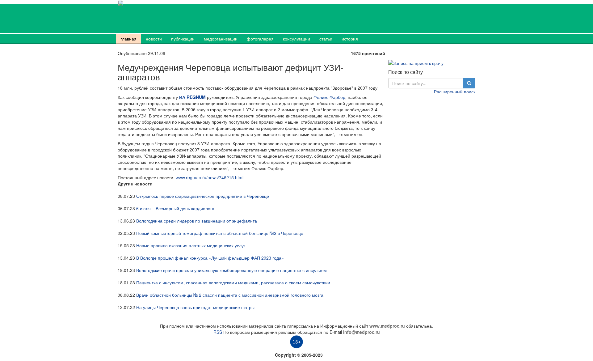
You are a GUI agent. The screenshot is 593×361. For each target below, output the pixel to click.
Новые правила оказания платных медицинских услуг (190, 245)
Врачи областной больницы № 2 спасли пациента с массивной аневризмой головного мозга (229, 295)
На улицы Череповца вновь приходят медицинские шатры (195, 307)
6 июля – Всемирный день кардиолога (175, 208)
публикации (183, 39)
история (350, 39)
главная (128, 39)
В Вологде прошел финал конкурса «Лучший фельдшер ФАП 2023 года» (210, 258)
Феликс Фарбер (329, 97)
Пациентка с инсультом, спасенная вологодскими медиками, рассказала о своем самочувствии (233, 282)
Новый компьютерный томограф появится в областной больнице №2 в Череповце (219, 233)
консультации (296, 39)
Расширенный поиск (454, 91)
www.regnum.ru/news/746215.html (209, 177)
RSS (217, 332)
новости (154, 39)
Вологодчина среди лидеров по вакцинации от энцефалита (196, 221)
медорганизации (221, 39)
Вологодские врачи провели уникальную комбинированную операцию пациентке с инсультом (231, 270)
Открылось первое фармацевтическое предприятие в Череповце (202, 196)
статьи (325, 39)
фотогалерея (260, 39)
